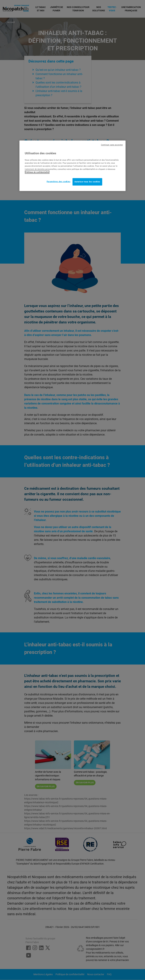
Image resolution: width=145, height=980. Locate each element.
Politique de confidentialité (37, 172)
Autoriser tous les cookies (87, 181)
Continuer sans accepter (112, 145)
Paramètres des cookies (59, 181)
